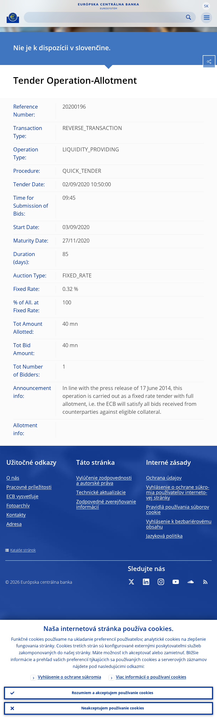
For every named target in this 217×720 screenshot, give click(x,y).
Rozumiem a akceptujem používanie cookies (112, 693)
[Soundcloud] (190, 581)
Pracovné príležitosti (29, 487)
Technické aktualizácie (101, 492)
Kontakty (16, 515)
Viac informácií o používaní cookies (151, 677)
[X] (131, 581)
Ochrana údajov (164, 478)
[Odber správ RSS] (205, 581)
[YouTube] (175, 581)
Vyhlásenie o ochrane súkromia (69, 677)
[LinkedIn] (146, 581)
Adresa (14, 524)
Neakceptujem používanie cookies (112, 708)
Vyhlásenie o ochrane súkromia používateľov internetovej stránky (177, 492)
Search (188, 17)
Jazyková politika (164, 536)
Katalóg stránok (23, 550)
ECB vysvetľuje (22, 496)
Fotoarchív (18, 506)
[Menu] (206, 17)
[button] (206, 6)
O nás (12, 478)
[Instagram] (161, 581)
